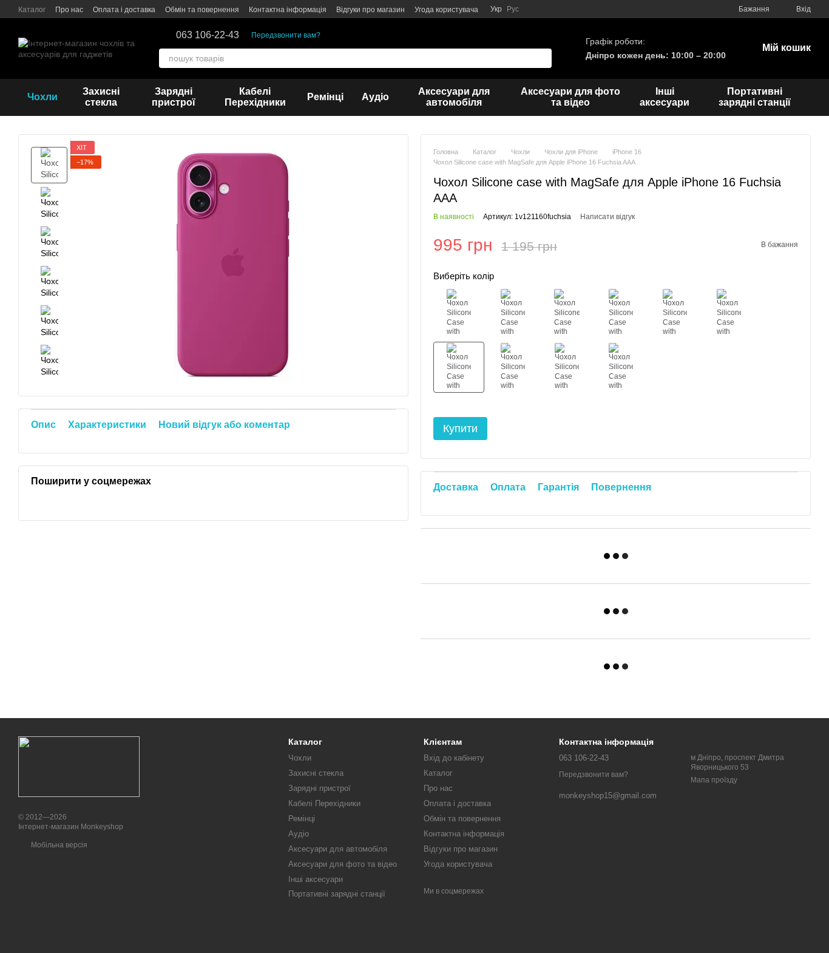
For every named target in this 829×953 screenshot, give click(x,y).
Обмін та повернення (202, 9)
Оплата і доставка (124, 9)
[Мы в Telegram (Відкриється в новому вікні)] (565, 9)
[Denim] (566, 313)
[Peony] (566, 367)
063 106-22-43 (207, 35)
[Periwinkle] (620, 367)
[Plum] (728, 313)
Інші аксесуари (664, 96)
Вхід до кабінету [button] (454, 757)
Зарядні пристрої (173, 96)
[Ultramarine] (620, 313)
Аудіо (375, 97)
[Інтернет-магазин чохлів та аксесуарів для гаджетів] (79, 766)
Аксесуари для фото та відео (570, 96)
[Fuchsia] (458, 367)
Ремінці (325, 97)
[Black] (458, 313)
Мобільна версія (58, 845)
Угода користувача (446, 9)
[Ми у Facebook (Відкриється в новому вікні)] (550, 9)
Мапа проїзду (714, 780)
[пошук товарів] (542, 58)
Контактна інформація (288, 9)
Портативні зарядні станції (755, 96)
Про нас (69, 9)
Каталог (32, 9)
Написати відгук (607, 216)
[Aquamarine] (512, 367)
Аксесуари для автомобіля (454, 96)
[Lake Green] (674, 313)
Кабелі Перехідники (255, 96)
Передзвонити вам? (285, 35)
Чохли (42, 97)
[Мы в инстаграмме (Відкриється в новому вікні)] (536, 9)
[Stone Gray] (512, 313)
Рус (513, 9)
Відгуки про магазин (370, 9)
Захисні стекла (101, 96)
